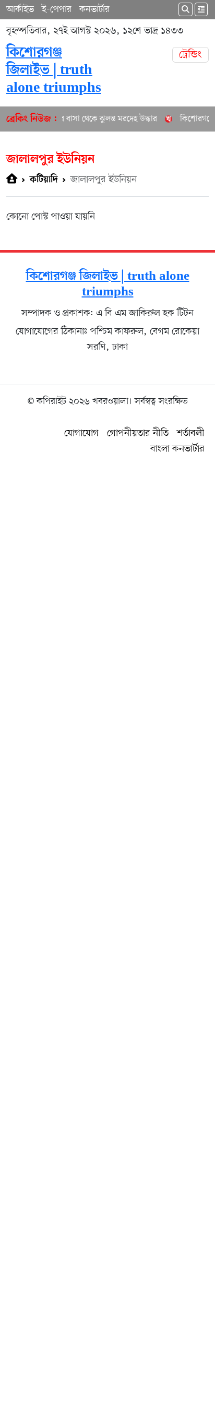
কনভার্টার (94, 9)
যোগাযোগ (81, 433)
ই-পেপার (56, 9)
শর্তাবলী (191, 433)
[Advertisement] (107, 934)
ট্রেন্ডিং (190, 55)
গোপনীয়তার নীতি (138, 433)
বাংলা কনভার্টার (177, 449)
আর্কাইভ (20, 9)
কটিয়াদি (44, 179)
